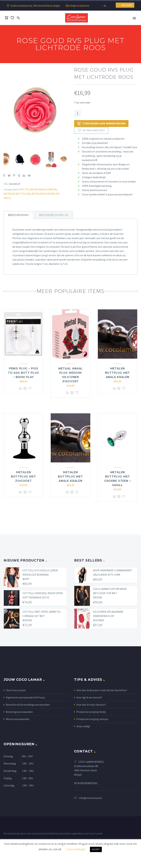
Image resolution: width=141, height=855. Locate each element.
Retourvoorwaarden (17, 719)
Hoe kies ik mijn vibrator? (91, 704)
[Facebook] (4, 175)
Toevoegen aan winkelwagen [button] (20, 388)
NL (105, 5)
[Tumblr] (19, 175)
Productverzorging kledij (91, 712)
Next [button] (69, 159)
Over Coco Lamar (16, 690)
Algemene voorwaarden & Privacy (25, 697)
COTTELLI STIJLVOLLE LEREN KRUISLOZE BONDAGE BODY (40, 575)
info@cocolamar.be (79, 5)
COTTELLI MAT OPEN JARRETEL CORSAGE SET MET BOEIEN (42, 616)
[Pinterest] (14, 175)
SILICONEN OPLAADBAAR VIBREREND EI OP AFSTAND (108, 616)
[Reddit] (29, 175)
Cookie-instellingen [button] (76, 849)
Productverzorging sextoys (92, 719)
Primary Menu (134, 18)
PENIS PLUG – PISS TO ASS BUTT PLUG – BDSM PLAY (23, 373)
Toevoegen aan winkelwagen (104, 123)
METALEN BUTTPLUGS (17, 193)
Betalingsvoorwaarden (19, 712)
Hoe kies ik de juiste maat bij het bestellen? (101, 690)
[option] (35, 110)
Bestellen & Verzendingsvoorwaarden (28, 704)
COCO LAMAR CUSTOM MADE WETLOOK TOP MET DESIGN (110, 593)
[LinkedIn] (24, 175)
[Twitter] (9, 175)
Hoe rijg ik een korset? (89, 697)
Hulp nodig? (83, 726)
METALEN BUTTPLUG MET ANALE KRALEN (117, 373)
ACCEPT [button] (96, 849)
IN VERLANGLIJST (94, 130)
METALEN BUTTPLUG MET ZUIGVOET (23, 476)
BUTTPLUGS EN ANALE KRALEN (38, 189)
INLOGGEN (126, 5)
